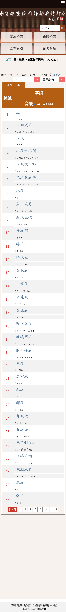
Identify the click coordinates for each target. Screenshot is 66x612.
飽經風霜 (24, 469)
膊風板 (22, 257)
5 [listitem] (35, 509)
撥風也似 (24, 217)
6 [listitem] (40, 509)
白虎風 (22, 310)
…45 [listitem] (54, 509)
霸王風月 (24, 204)
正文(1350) (13, 85)
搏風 (20, 244)
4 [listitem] (30, 509)
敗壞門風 (24, 337)
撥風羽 (22, 231)
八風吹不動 (26, 164)
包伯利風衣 (26, 443)
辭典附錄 (49, 48)
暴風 (20, 483)
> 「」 (31, 59)
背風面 (22, 429)
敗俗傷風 (24, 350)
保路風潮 (24, 456)
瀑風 (20, 496)
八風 (20, 138)
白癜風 (22, 284)
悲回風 (22, 376)
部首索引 (16, 48)
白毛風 (22, 270)
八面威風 (24, 125)
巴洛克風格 (26, 177)
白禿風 (22, 297)
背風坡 (22, 416)
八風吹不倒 (26, 151)
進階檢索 (49, 37)
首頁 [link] (8, 59)
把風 (20, 191)
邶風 (20, 403)
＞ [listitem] (46, 509)
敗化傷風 (24, 324)
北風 (20, 389)
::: (4, 59)
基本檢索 (16, 37)
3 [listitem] (25, 509)
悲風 (20, 364)
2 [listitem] (20, 509)
